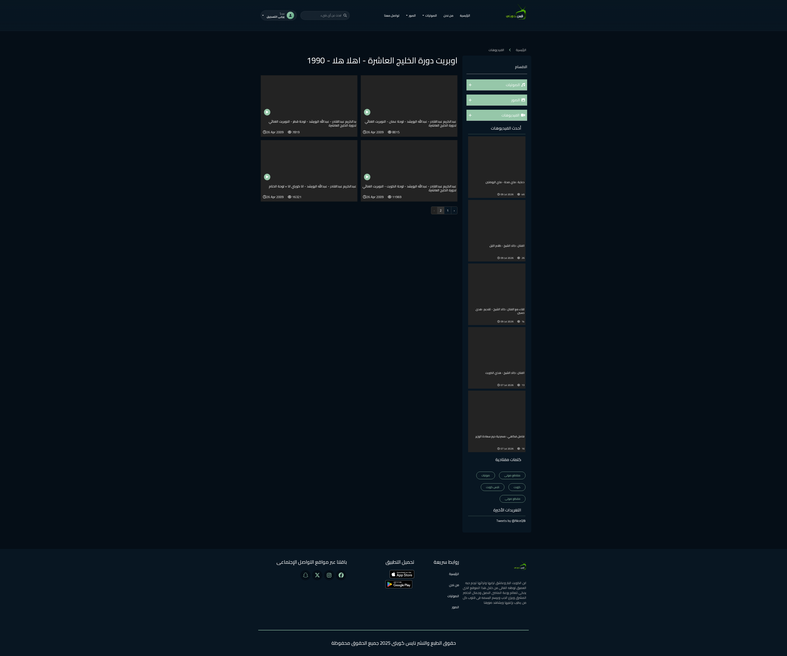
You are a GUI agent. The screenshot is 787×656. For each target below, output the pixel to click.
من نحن (448, 15)
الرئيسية (465, 15)
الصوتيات (453, 596)
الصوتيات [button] (431, 15)
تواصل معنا (391, 15)
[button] (496, 84)
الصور (455, 607)
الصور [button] (412, 15)
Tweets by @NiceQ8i (510, 521)
